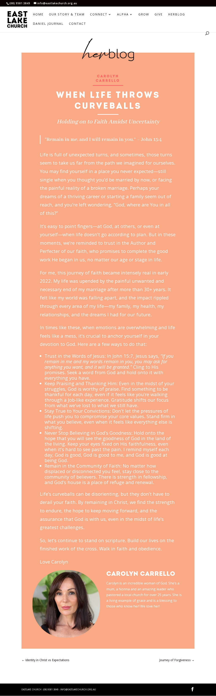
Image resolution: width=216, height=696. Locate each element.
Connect (98, 14)
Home (38, 14)
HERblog (176, 14)
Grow (143, 14)
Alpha (123, 14)
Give (159, 14)
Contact (77, 24)
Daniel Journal (48, 24)
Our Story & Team (67, 14)
